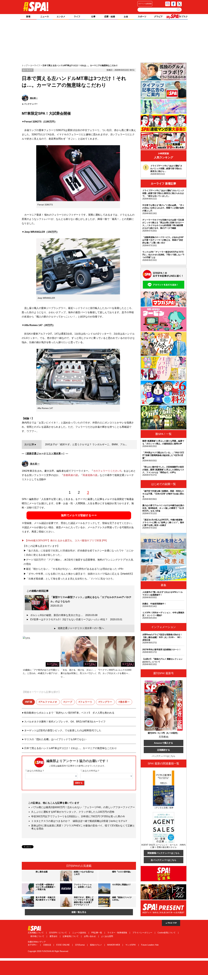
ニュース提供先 (79, 932)
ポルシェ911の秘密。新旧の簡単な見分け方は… (63, 615)
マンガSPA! (130, 945)
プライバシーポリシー (142, 932)
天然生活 (47, 945)
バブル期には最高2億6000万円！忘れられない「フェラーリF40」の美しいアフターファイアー (83, 807)
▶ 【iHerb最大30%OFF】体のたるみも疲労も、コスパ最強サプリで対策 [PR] (64, 540)
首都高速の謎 (70, 475)
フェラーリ (86, 702)
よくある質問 (107, 936)
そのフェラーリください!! (107, 471)
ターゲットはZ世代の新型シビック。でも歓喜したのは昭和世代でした (62, 730)
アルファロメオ (48, 702)
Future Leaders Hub (150, 945)
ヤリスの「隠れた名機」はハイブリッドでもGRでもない (55, 739)
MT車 (29, 702)
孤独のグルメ (96, 945)
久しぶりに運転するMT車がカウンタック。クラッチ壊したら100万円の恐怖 (72, 812)
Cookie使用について (167, 932)
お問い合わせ (90, 936)
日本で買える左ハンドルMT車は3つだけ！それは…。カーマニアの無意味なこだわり (70, 748)
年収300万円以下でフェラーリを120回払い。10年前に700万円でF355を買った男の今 (78, 816)
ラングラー (106, 702)
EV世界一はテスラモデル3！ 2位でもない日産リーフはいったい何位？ (76, 619)
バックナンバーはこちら (163, 756)
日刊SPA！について (58, 932)
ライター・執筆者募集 (117, 932)
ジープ (68, 702)
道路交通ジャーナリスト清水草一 (45, 453)
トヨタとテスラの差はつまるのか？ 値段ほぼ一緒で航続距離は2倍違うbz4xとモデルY (79, 821)
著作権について (37, 936)
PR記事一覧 (97, 932)
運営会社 (53, 936)
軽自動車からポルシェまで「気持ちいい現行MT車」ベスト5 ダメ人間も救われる (69, 712)
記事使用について (71, 936)
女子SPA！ (33, 945)
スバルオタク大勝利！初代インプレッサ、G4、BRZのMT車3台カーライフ (65, 721)
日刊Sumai (80, 945)
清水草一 (125, 702)
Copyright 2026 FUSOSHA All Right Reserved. (48, 951)
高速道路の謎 (90, 475)
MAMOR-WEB (114, 945)
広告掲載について (36, 932)
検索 (178, 9)
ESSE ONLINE (63, 945)
